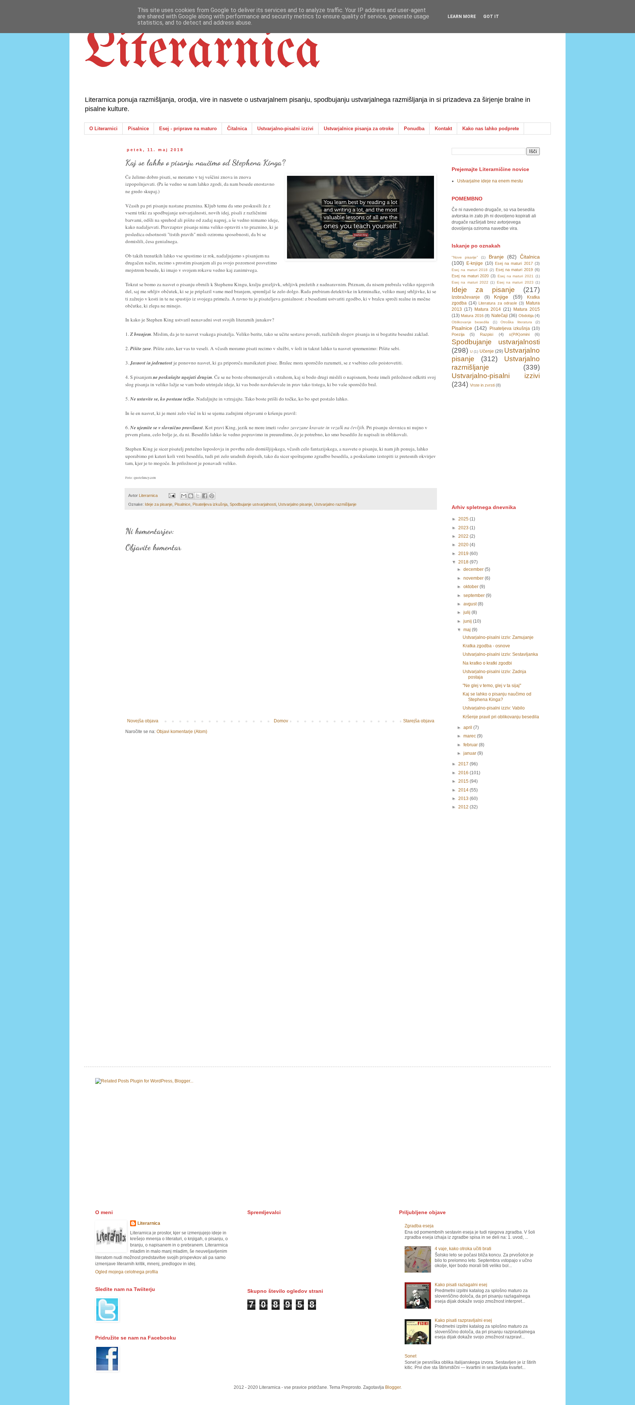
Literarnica (202, 51)
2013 (464, 798)
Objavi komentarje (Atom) (182, 731)
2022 (464, 536)
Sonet (410, 1356)
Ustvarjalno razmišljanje (335, 504)
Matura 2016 (472, 315)
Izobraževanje (466, 297)
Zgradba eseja (419, 1225)
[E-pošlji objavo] (171, 495)
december (474, 569)
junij (468, 621)
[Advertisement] (507, 445)
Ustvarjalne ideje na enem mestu (490, 181)
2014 (464, 790)
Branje (496, 257)
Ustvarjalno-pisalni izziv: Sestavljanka (500, 654)
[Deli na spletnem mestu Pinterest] (211, 495)
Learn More (462, 16)
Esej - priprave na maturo (188, 128)
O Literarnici (103, 128)
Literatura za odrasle (497, 303)
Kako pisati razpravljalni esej (463, 1320)
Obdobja (526, 315)
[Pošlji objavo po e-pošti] (183, 495)
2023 (464, 527)
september (474, 595)
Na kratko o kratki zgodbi (487, 663)
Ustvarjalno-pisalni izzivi (285, 128)
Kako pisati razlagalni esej (461, 1284)
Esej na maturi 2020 (470, 276)
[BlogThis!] (190, 495)
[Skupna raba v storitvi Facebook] (204, 495)
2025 (464, 519)
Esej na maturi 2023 (515, 282)
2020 (464, 544)
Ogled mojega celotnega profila (126, 1271)
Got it (491, 16)
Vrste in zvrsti (482, 385)
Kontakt (443, 128)
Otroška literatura (516, 322)
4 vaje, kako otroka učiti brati (463, 1248)
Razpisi (486, 334)
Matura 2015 (526, 309)
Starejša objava (418, 720)
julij (467, 612)
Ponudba (414, 128)
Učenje (487, 351)
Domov (281, 720)
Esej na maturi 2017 (514, 263)
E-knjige (474, 263)
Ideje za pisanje (158, 504)
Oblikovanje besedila (470, 322)
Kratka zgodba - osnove (486, 645)
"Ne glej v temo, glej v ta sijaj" (492, 685)
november (474, 578)
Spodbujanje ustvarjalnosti (253, 504)
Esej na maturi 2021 (516, 276)
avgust (470, 604)
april (468, 727)
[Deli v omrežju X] (197, 495)
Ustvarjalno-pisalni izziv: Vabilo (494, 708)
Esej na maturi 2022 (470, 282)
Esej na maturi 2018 (470, 270)
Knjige (501, 297)
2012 (464, 807)
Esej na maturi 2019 (514, 269)
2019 (464, 553)
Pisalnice (138, 128)
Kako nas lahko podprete (490, 128)
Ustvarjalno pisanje (295, 504)
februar (471, 744)
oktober (471, 586)
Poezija (458, 334)
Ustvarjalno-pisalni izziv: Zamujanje (498, 637)
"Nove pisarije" (465, 257)
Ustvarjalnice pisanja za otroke (359, 128)
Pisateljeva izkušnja (210, 504)
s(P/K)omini (519, 334)
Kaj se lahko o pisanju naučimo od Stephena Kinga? (497, 696)
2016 (464, 772)
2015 (464, 781)
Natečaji (499, 315)
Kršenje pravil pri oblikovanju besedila (501, 716)
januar (470, 753)
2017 (464, 763)
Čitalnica (237, 128)
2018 (464, 562)
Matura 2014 (487, 309)
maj (467, 629)
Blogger (393, 1387)
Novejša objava (142, 720)
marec (470, 736)
